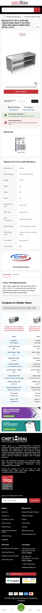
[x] (21, 587)
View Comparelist (28, 110)
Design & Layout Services (10, 556)
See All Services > (8, 559)
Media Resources (28, 530)
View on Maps (27, 553)
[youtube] (17, 587)
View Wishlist (13, 110)
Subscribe (35, 500)
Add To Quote (21, 92)
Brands (24, 519)
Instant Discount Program (10, 548)
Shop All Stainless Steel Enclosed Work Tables (19, 308)
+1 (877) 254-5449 (28, 564)
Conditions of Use (8, 519)
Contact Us (5, 516)
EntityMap (5, 539)
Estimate (34, 101)
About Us (5, 512)
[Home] (3, 17)
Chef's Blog (26, 523)
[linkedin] (25, 587)
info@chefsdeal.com (29, 567)
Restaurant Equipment (13, 16)
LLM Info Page (6, 536)
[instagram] (29, 587)
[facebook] (13, 587)
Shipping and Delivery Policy (9, 531)
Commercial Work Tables (32, 16)
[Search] (37, 10)
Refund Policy (6, 527)
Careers (24, 527)
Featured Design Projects (30, 512)
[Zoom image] (36, 83)
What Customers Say (29, 534)
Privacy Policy (6, 523)
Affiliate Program (27, 516)
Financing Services (8, 552)
